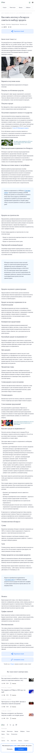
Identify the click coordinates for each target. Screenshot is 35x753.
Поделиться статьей (19, 31)
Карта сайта (13, 740)
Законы (3, 734)
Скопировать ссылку (19, 659)
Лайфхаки (28, 7)
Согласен (21, 749)
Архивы (3, 740)
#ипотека (8, 24)
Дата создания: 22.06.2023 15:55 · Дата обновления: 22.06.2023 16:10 (16, 13)
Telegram (12, 664)
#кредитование (15, 24)
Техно (8, 734)
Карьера (20, 7)
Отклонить (10, 749)
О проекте (26, 740)
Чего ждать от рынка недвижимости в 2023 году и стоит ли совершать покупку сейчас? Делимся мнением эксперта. (23, 143)
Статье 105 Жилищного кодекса (20, 128)
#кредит (3, 24)
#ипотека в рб (23, 24)
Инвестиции (12, 7)
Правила (20, 740)
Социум (4, 7)
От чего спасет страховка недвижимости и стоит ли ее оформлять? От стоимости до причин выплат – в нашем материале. (24, 423)
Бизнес (28, 731)
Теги (8, 740)
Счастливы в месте (9, 579)
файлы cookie (13, 745)
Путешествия (14, 734)
